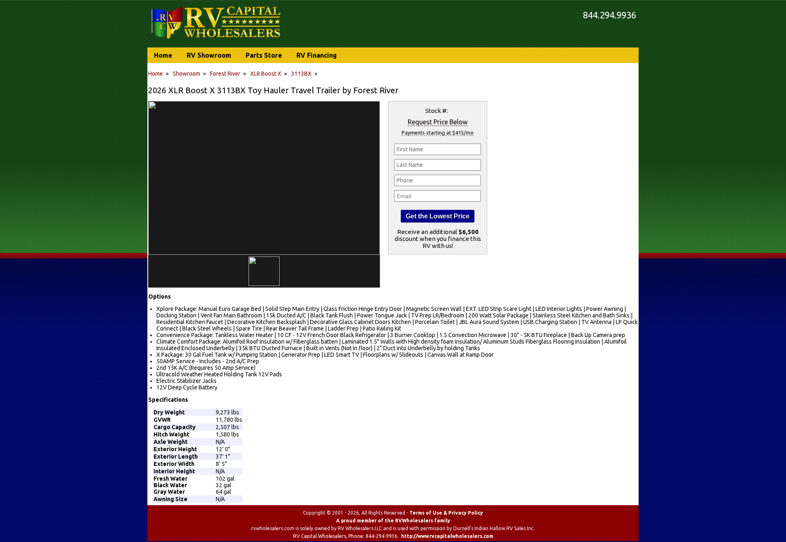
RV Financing (316, 55)
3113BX (301, 73)
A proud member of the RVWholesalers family (393, 520)
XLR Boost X (265, 73)
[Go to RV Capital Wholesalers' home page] (216, 39)
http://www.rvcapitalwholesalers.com (447, 536)
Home (155, 73)
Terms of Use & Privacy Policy (446, 512)
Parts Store (264, 55)
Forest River (225, 73)
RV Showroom (209, 55)
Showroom (186, 73)
